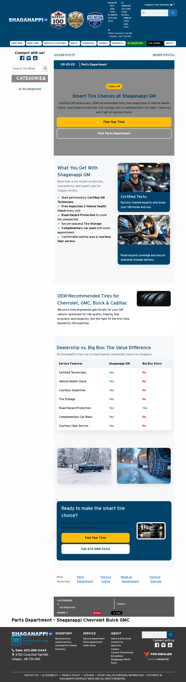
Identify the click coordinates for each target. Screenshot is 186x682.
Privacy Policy (71, 675)
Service (89, 633)
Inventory (63, 633)
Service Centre (106, 579)
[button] (17, 43)
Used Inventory (63, 642)
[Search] (172, 12)
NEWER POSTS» (163, 55)
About (116, 633)
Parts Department (85, 579)
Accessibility (50, 675)
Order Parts (89, 645)
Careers (115, 649)
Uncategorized (31, 89)
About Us (116, 645)
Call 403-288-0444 (95, 549)
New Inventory (62, 639)
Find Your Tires (114, 122)
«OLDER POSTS (64, 55)
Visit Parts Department (114, 133)
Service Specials (155, 579)
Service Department (94, 639)
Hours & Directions (121, 639)
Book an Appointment (130, 579)
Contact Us (117, 642)
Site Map (89, 675)
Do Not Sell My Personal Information (121, 675)
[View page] (58, 19)
